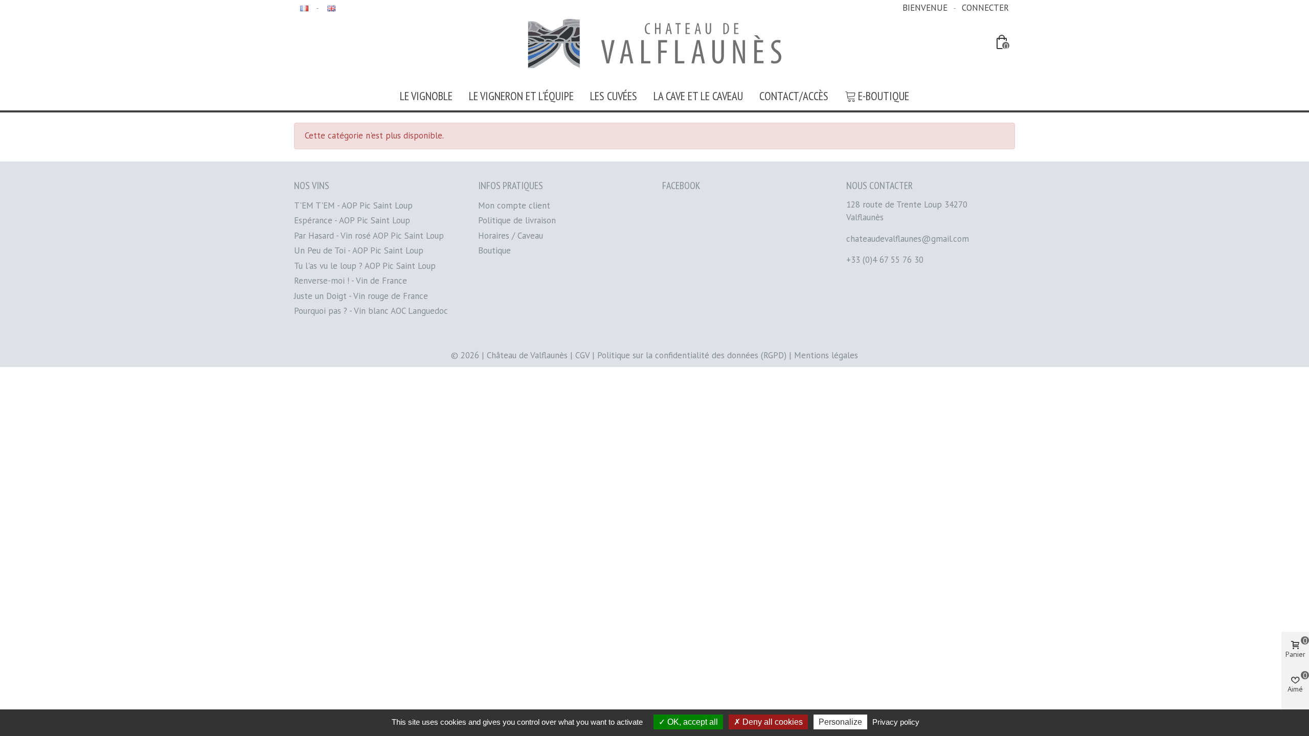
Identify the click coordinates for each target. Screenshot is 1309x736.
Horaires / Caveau (510, 235)
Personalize (840, 722)
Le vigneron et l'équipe (521, 95)
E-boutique (883, 95)
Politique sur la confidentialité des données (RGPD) (691, 355)
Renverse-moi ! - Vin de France (350, 280)
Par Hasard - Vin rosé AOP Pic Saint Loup (369, 235)
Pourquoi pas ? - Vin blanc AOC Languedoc (371, 310)
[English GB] (330, 7)
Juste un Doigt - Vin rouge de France (361, 296)
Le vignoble (426, 95)
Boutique (494, 250)
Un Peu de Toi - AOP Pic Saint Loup (358, 250)
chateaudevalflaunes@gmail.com (907, 238)
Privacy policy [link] (895, 722)
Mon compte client (514, 205)
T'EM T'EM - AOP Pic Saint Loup (353, 205)
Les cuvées (613, 95)
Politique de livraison (517, 220)
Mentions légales (826, 355)
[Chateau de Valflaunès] (654, 43)
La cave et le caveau (698, 95)
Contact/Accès (793, 95)
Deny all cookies (771, 722)
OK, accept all (691, 722)
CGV (582, 355)
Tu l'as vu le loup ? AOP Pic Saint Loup (365, 265)
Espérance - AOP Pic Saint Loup (352, 220)
